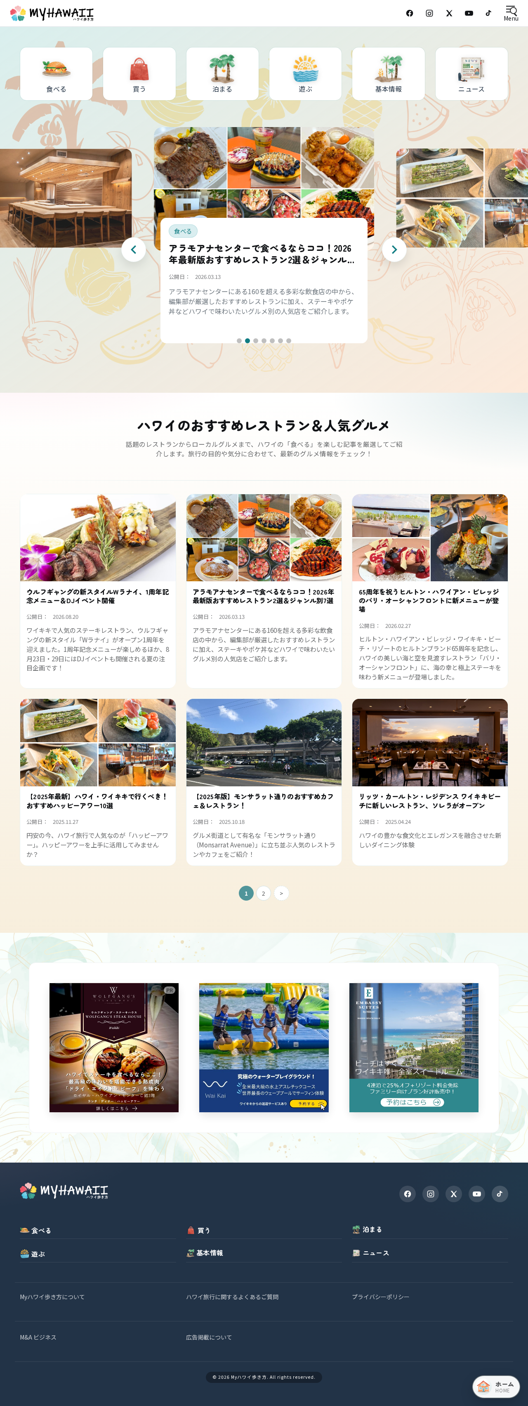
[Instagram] (429, 13)
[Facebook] (409, 13)
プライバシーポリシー (381, 1297)
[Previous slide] (133, 249)
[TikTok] (489, 13)
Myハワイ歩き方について (52, 1297)
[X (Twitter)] (449, 13)
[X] (454, 1194)
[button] (239, 340)
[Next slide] (394, 249)
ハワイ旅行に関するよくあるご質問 (232, 1297)
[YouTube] (469, 13)
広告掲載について (209, 1337)
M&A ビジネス (38, 1337)
